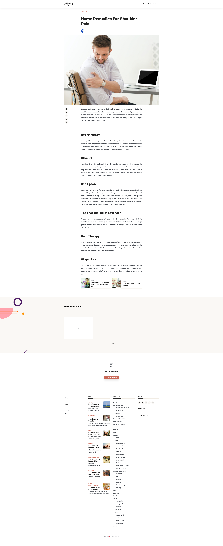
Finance (91, 470)
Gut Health (119, 452)
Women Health (121, 468)
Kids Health (120, 454)
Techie (115, 498)
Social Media (120, 515)
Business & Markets (122, 408)
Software (119, 518)
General (91, 402)
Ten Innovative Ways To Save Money (94, 473)
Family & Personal (119, 424)
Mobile (118, 509)
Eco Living (119, 479)
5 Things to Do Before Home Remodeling (94, 488)
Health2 (84, 11)
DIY (117, 476)
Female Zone (120, 443)
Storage (119, 488)
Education (119, 410)
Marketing (119, 416)
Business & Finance (119, 419)
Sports (115, 496)
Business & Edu (93, 457)
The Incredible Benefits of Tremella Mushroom (82, 324)
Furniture (119, 482)
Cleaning (119, 474)
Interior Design (121, 485)
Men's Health (120, 457)
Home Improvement (119, 471)
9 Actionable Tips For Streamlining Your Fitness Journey (93, 420)
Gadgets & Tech (121, 504)
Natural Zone (120, 463)
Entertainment (118, 421)
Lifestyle (116, 493)
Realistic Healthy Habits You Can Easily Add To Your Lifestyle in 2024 (94, 433)
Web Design (120, 523)
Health (91, 430)
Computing (119, 501)
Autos (115, 402)
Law (114, 490)
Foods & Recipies (81, 319)
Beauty (118, 438)
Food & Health (117, 427)
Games (118, 507)
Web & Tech (120, 521)
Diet (117, 440)
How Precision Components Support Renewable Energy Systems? (95, 405)
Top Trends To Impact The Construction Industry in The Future (94, 460)
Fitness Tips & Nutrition (124, 446)
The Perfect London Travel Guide (93, 447)
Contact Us (152, 4)
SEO (117, 512)
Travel (90, 443)
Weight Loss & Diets (122, 466)
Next (113, 343)
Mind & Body (120, 460)
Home (145, 4)
